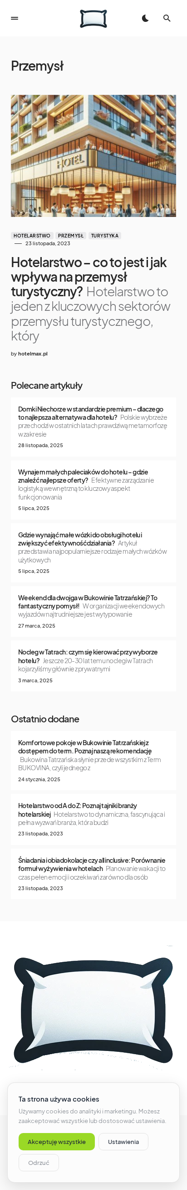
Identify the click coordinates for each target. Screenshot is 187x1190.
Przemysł (71, 235)
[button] (14, 18)
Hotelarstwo (32, 235)
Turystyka (105, 235)
